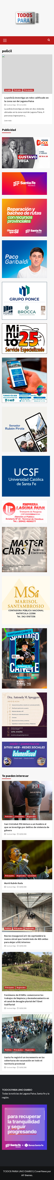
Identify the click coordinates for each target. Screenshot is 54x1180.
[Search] (49, 40)
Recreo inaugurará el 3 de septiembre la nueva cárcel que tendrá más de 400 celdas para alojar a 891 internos (26, 939)
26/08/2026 (22, 834)
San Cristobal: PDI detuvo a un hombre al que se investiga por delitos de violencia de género (26, 827)
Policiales (17, 90)
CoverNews (41, 1171)
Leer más (8, 120)
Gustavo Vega (11, 105)
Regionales (31, 816)
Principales (28, 90)
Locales (8, 90)
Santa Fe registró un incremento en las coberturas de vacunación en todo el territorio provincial (24, 1060)
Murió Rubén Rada (13, 883)
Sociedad (32, 876)
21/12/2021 (22, 105)
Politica (8, 928)
